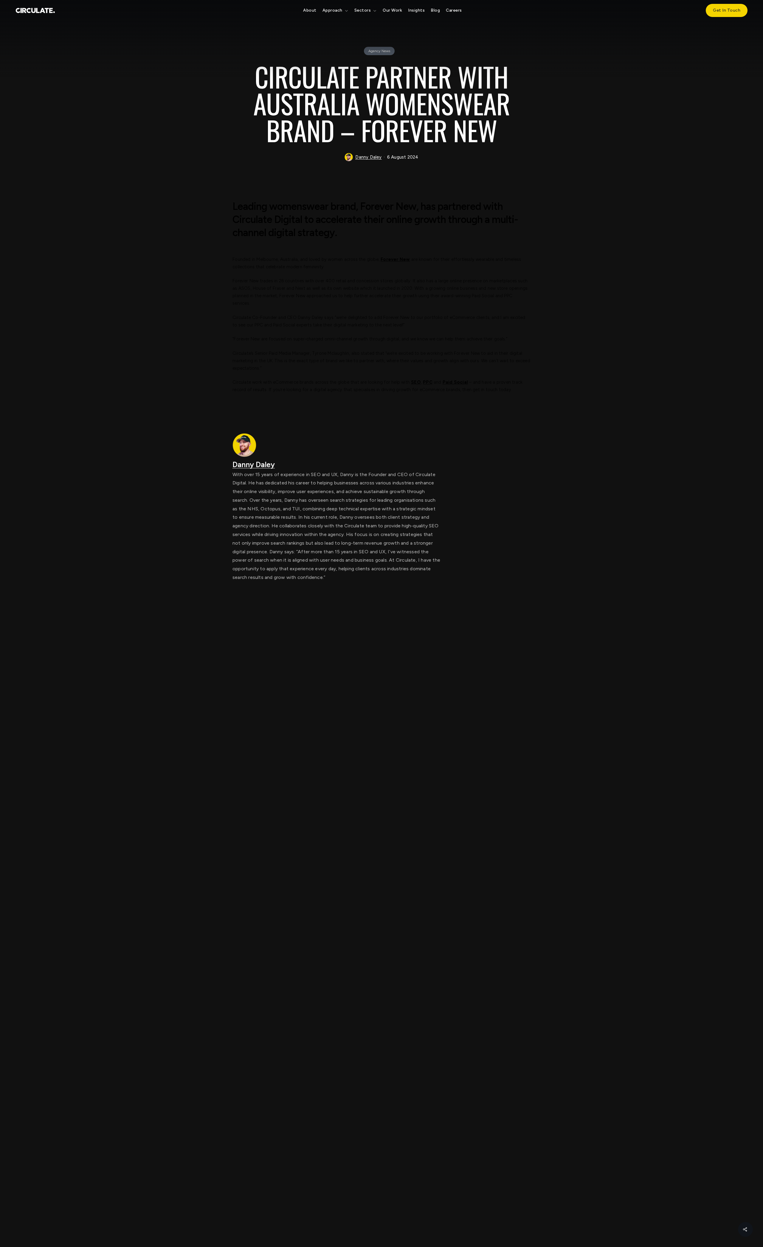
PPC (427, 382)
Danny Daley (368, 157)
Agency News (379, 51)
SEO (416, 382)
